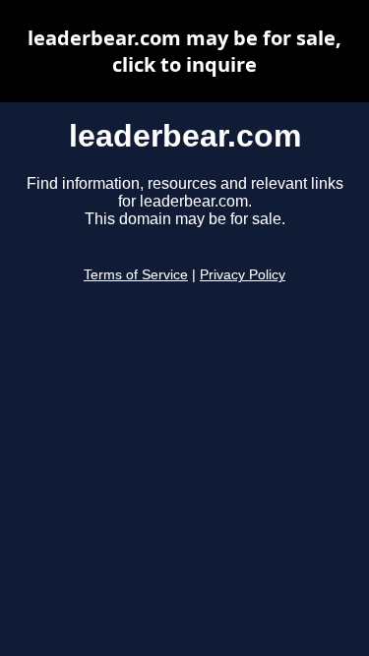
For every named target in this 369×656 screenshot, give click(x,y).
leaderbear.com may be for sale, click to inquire (184, 51)
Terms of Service (136, 275)
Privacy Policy (242, 275)
